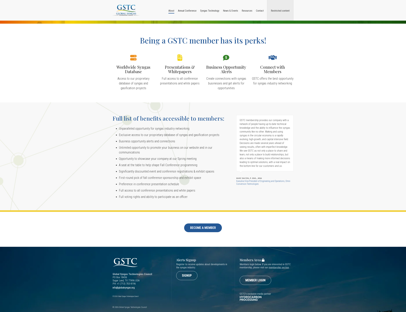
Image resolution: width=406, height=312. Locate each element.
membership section (279, 267)
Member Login (255, 280)
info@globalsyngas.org (124, 287)
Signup (187, 275)
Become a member (203, 228)
